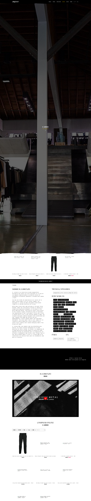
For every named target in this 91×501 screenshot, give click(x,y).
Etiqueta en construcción (60, 309)
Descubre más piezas (45, 281)
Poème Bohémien (68, 314)
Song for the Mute (66, 316)
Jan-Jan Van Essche (70, 323)
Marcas (50, 1)
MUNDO (71, 1)
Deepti (72, 319)
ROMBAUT (56, 328)
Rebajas (63, 1)
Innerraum (61, 323)
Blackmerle (56, 319)
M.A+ (67, 311)
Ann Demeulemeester (63, 299)
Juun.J (55, 323)
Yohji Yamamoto (69, 321)
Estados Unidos (72, 340)
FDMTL (55, 304)
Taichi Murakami (65, 319)
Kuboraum (61, 307)
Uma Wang (56, 326)
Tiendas (54, 1)
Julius (55, 307)
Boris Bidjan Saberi (59, 302)
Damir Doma (69, 302)
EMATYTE (71, 326)
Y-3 (73, 316)
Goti (59, 304)
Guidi (63, 304)
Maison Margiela (68, 328)
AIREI (60, 328)
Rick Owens (56, 316)
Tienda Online (59, 1)
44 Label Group (64, 326)
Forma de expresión (59, 321)
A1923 (55, 299)
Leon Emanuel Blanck (59, 311)
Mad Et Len (72, 311)
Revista (67, 1)
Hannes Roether (70, 304)
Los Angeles (71, 338)
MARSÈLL (56, 314)
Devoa (74, 302)
